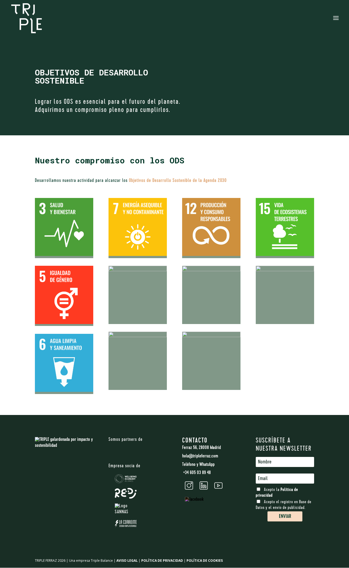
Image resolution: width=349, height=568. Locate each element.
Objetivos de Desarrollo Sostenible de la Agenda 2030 (178, 180)
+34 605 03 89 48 (196, 473)
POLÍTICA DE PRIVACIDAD (162, 560)
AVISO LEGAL (127, 560)
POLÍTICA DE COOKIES (204, 560)
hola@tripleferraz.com (200, 456)
